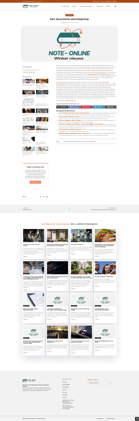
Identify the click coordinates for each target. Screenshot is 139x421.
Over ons (64, 389)
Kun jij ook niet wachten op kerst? (70, 129)
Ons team (64, 392)
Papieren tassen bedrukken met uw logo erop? (74, 133)
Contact (108, 6)
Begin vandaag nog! (35, 167)
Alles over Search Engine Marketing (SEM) (30, 309)
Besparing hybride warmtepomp (98, 74)
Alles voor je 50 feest (77, 244)
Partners (74, 6)
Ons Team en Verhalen (86, 6)
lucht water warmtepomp (88, 141)
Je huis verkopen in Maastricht (104, 276)
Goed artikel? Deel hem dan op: (31, 70)
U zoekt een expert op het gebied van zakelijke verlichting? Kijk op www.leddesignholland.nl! (33, 278)
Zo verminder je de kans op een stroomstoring (74, 113)
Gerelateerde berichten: (29, 72)
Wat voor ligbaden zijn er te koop (70, 120)
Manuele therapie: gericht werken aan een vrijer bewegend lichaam (28, 153)
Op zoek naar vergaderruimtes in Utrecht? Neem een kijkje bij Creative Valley (33, 342)
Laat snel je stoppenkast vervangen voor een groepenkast (57, 309)
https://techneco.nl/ (70, 100)
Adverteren (100, 6)
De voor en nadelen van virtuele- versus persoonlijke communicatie (81, 124)
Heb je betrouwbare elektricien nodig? (80, 309)
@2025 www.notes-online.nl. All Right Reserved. (34, 418)
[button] (115, 6)
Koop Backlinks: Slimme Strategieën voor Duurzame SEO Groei (68, 402)
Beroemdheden (66, 384)
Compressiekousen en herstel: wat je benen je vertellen (41, 143)
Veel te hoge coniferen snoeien (69, 116)
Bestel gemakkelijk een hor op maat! (104, 341)
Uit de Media (65, 387)
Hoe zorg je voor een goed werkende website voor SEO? (28, 105)
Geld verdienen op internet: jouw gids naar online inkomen (68, 407)
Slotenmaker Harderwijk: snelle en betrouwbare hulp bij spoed (57, 245)
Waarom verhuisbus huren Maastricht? (55, 341)
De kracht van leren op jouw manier (31, 245)
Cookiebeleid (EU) (111, 418)
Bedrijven (69, 15)
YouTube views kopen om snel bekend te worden (80, 341)
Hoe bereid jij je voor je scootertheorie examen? (102, 309)
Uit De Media (65, 6)
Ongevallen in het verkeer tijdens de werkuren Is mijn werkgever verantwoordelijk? (105, 245)
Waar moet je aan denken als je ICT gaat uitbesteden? (57, 277)
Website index (100, 418)
